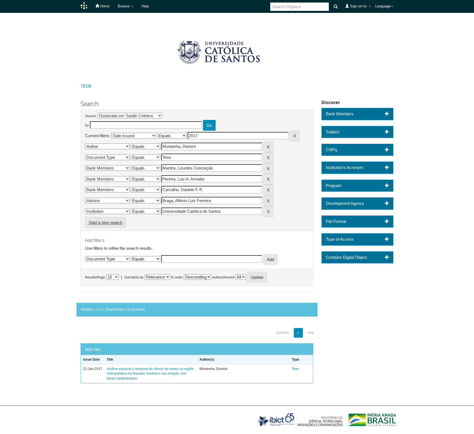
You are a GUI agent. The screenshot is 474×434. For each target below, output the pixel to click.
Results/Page (95, 277)
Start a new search (105, 222)
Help (145, 6)
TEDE (86, 86)
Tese (295, 369)
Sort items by (133, 277)
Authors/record (223, 277)
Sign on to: (358, 6)
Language (383, 6)
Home (104, 6)
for (87, 125)
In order (177, 277)
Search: (91, 116)
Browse (124, 6)
